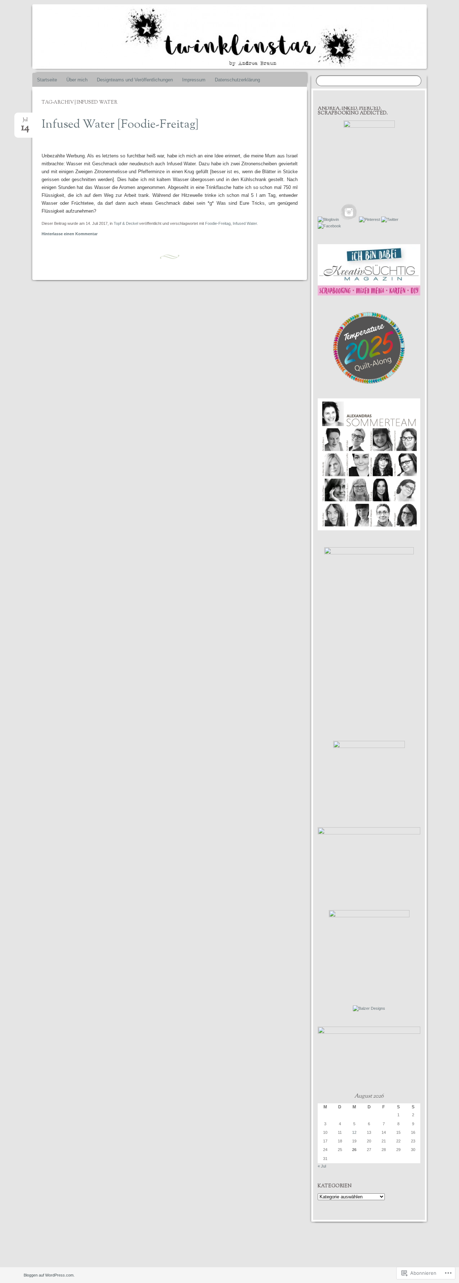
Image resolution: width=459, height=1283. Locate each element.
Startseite (47, 79)
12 (354, 1132)
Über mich (76, 79)
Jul (25, 122)
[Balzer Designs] (369, 1008)
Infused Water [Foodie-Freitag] (120, 124)
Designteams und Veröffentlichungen (135, 79)
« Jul (322, 1166)
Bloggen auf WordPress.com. (49, 1275)
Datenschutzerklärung (237, 79)
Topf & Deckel (126, 223)
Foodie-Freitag (218, 223)
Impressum (193, 79)
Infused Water (245, 223)
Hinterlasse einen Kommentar (70, 234)
